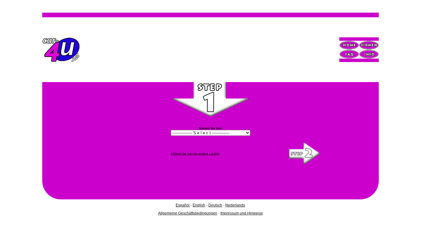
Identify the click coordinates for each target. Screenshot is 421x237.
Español (183, 205)
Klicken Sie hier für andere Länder (195, 153)
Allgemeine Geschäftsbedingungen (187, 213)
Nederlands (235, 205)
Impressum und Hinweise (241, 213)
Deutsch (215, 205)
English (199, 205)
